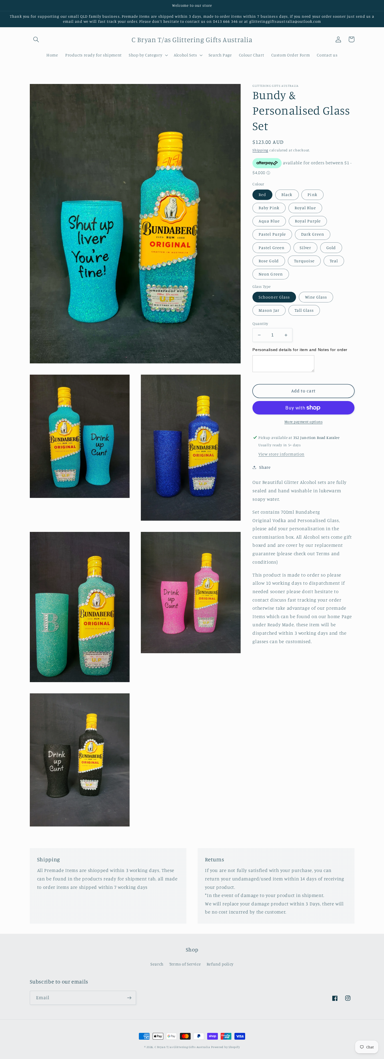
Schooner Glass (274, 296)
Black (286, 194)
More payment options (303, 422)
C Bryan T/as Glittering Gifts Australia (182, 1047)
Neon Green (271, 274)
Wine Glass (316, 296)
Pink (312, 194)
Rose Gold (269, 260)
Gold (331, 247)
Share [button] (264, 467)
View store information (281, 454)
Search (157, 964)
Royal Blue (305, 207)
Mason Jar (269, 310)
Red (262, 194)
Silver (305, 247)
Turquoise (304, 260)
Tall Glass (304, 310)
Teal (334, 260)
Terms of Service (185, 964)
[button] (36, 39)
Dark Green (312, 234)
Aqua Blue (269, 220)
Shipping (260, 150)
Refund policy (220, 964)
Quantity (260, 323)
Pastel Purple (272, 234)
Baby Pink (269, 207)
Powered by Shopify (225, 1047)
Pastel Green (271, 247)
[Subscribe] (129, 998)
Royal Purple (308, 220)
